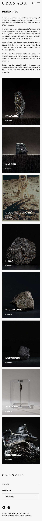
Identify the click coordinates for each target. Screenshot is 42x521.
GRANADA (11, 513)
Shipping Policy (13, 515)
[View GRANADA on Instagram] (8, 507)
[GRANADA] (14, 3)
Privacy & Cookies (26, 515)
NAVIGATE (5, 484)
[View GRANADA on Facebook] (3, 507)
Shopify (18, 513)
